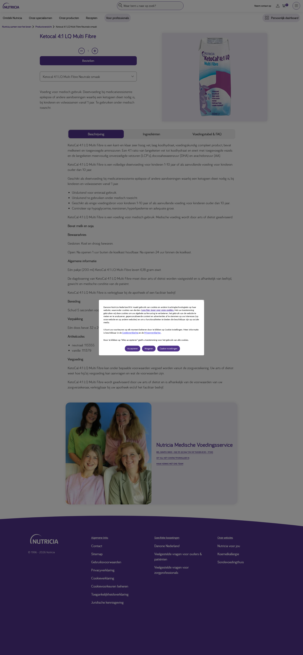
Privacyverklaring (152, 333)
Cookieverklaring (130, 333)
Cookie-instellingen (168, 348)
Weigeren (148, 348)
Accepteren (132, 348)
